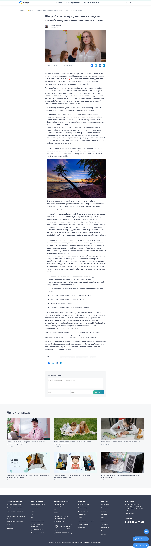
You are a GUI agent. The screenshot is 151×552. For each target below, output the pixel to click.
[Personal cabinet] (130, 2)
